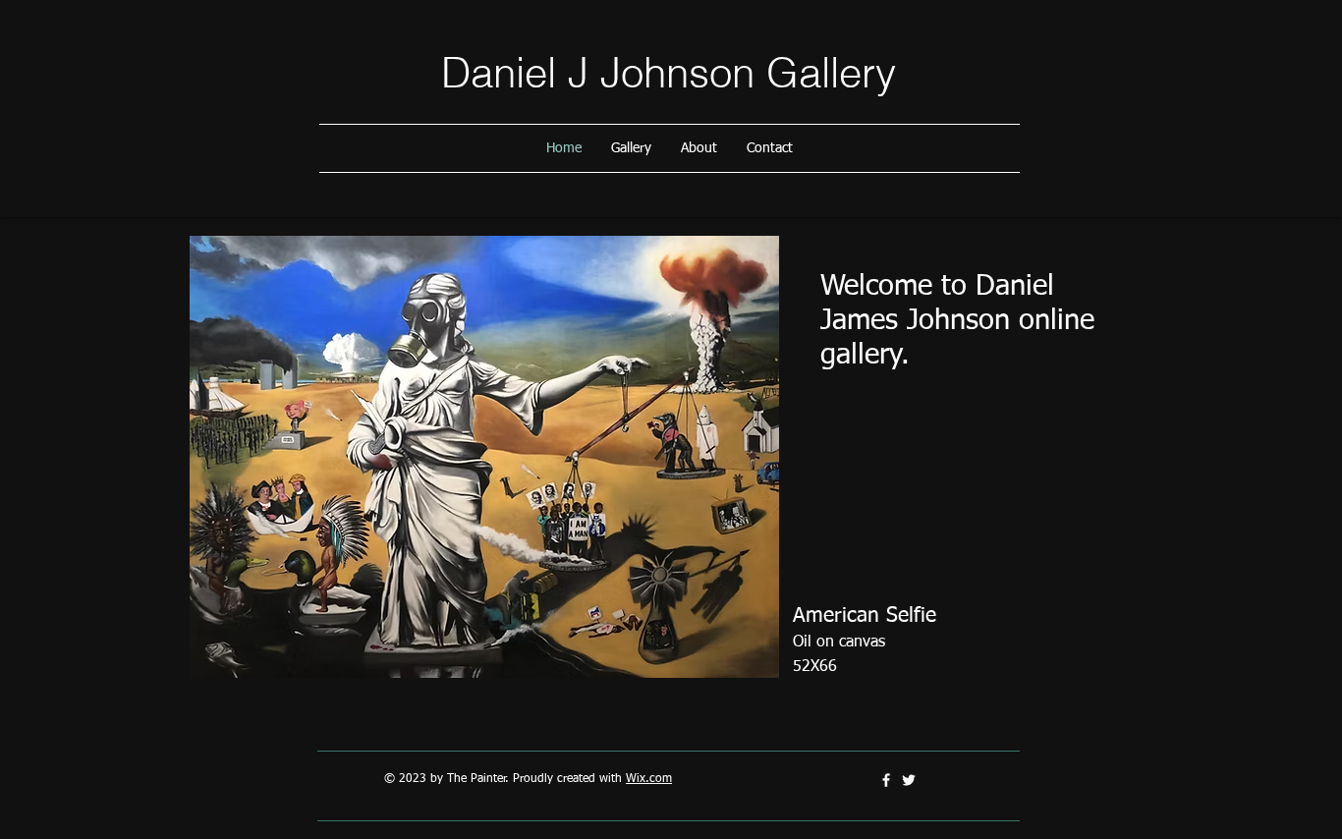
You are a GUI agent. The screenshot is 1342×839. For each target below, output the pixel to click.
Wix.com (649, 779)
